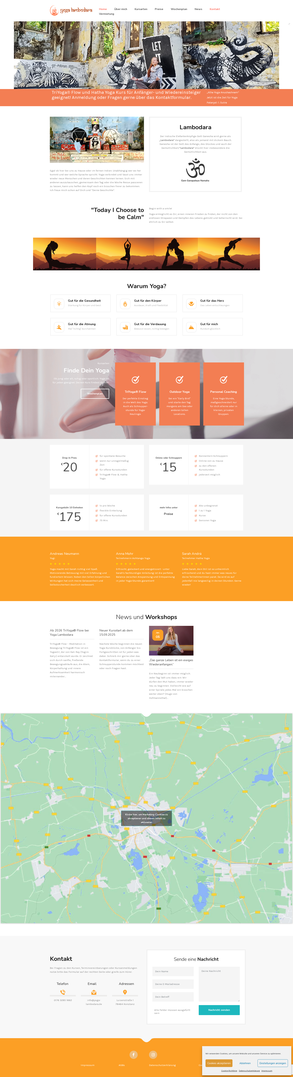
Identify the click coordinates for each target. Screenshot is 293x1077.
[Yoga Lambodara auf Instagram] (153, 1055)
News (198, 9)
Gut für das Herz (212, 301)
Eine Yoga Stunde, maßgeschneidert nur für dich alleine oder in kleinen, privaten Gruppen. (223, 406)
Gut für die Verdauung (150, 324)
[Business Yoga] (176, 254)
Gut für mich (209, 324)
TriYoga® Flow (135, 392)
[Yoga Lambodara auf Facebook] (133, 1055)
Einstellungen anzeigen (272, 1063)
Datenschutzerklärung (249, 1071)
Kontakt (215, 9)
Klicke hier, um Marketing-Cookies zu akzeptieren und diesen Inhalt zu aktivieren (146, 818)
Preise (159, 9)
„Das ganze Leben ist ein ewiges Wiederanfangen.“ (171, 662)
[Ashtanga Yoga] (64, 254)
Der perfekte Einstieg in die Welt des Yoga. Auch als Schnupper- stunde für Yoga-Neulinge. (135, 406)
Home (103, 9)
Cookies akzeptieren (219, 1063)
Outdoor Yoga (180, 392)
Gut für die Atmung (82, 324)
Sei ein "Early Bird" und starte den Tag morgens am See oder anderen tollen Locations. (179, 406)
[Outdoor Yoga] (229, 254)
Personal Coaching (223, 392)
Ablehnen (245, 1063)
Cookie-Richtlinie (229, 1071)
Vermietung (106, 14)
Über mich (120, 9)
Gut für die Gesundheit (84, 301)
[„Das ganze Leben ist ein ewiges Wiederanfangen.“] (171, 640)
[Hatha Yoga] (125, 254)
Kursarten (141, 9)
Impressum (266, 1071)
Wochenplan (179, 9)
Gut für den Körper (147, 301)
